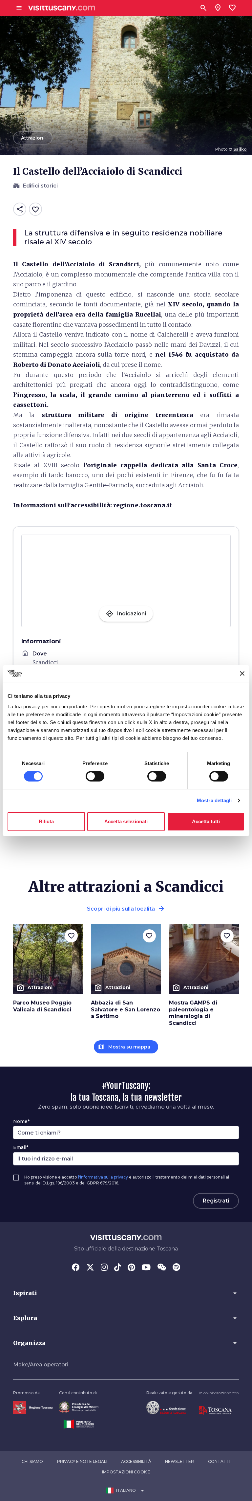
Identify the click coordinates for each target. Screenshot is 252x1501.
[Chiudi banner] (242, 673)
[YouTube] (146, 1268)
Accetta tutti (206, 821)
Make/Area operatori (40, 1364)
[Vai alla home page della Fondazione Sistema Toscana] (166, 1407)
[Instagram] (104, 1268)
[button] (126, 1293)
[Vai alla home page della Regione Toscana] (32, 1407)
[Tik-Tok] (117, 1268)
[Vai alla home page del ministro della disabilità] (78, 1407)
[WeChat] (161, 1268)
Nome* (21, 1121)
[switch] (95, 776)
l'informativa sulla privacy (103, 1177)
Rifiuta (46, 821)
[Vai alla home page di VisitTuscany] (61, 8)
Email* (20, 1147)
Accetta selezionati (126, 821)
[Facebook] (76, 1268)
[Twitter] (90, 1268)
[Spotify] (176, 1268)
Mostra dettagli (214, 800)
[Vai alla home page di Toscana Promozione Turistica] (215, 1410)
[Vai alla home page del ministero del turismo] (78, 1424)
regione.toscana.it (142, 505)
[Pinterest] (131, 1268)
